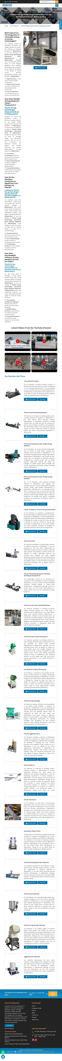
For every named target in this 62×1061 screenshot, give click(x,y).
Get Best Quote (31, 399)
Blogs (33, 1012)
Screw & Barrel (29, 765)
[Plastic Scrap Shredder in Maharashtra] (13, 713)
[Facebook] (33, 1040)
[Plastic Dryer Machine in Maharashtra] (13, 906)
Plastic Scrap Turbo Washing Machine (37, 605)
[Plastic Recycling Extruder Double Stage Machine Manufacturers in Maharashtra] (13, 489)
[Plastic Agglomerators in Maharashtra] (13, 746)
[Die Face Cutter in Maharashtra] (13, 553)
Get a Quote (53, 993)
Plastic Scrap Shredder (32, 701)
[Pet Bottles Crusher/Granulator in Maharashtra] (13, 682)
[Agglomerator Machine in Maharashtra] (13, 969)
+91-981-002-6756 (51, 1031)
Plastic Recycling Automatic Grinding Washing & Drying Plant (37, 574)
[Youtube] (36, 1040)
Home (6, 26)
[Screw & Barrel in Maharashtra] (13, 777)
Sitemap (34, 1017)
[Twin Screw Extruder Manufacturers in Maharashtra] (13, 393)
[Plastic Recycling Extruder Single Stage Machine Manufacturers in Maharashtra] (13, 456)
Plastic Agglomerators (32, 734)
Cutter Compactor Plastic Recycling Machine (39, 509)
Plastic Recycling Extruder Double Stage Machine (38, 477)
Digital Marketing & (38, 1051)
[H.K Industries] (6, 5)
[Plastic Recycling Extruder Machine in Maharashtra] (13, 875)
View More (9, 1025)
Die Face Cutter (29, 541)
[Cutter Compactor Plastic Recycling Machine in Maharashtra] (13, 522)
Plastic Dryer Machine (31, 894)
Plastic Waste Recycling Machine (35, 412)
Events (34, 1010)
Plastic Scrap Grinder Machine (34, 925)
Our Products (14, 26)
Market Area (35, 1019)
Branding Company (49, 1051)
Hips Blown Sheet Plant (32, 831)
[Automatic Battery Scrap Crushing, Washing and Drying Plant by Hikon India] (44, 362)
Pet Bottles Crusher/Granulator (35, 669)
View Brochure (60, 24)
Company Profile (36, 1008)
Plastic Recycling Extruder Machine (36, 862)
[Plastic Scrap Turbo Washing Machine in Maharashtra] (13, 618)
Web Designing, (28, 1051)
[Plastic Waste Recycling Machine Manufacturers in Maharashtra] (13, 425)
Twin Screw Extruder (31, 381)
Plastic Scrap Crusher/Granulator (36, 636)
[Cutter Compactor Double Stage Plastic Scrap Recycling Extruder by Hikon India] (18, 341)
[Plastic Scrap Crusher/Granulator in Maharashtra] (13, 649)
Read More (42, 399)
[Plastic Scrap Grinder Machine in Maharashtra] (13, 938)
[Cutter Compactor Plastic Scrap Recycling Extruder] (18, 362)
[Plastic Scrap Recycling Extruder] (44, 341)
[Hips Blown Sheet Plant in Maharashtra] (13, 843)
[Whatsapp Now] (3, 1052)
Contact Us (35, 1015)
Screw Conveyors (30, 800)
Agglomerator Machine (32, 957)
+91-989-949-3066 (11, 1)
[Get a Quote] (3, 1057)
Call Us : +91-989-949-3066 (37, 993)
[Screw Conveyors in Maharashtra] (13, 812)
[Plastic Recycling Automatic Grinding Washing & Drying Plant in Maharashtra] (13, 586)
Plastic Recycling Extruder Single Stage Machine (38, 445)
